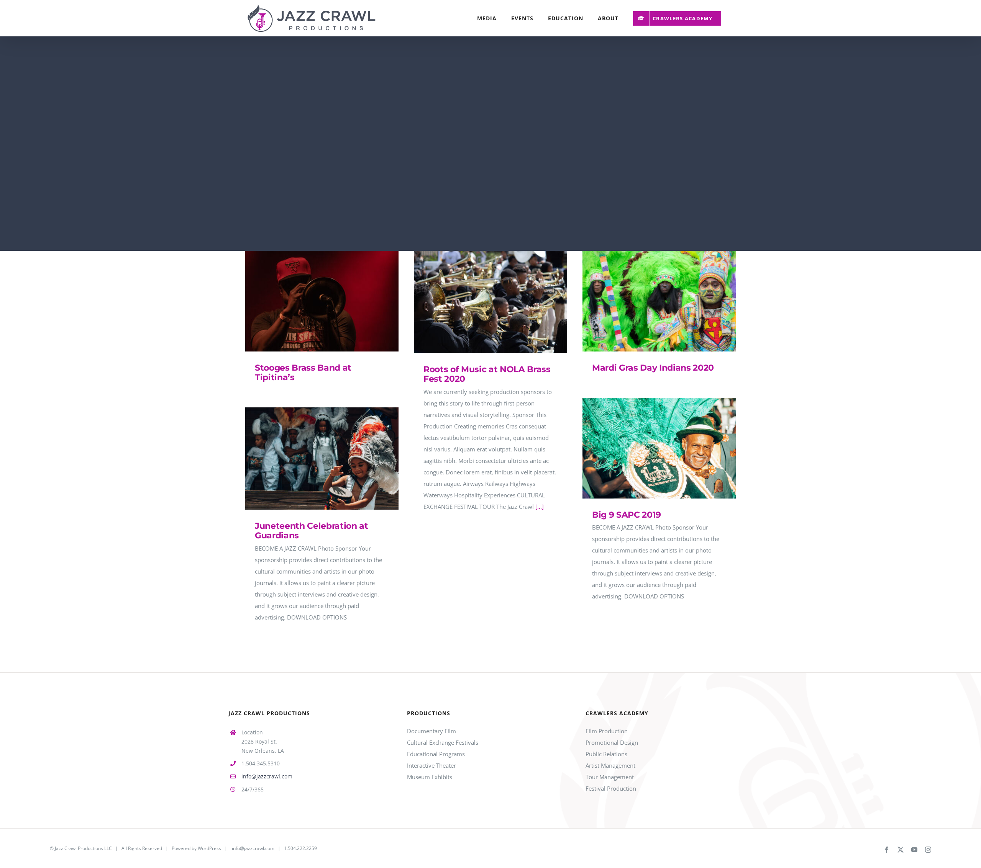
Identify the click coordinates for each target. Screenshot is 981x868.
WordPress (209, 848)
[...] (539, 506)
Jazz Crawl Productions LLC (83, 848)
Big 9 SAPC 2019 (648, 448)
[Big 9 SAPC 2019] (659, 448)
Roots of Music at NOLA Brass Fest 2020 (479, 302)
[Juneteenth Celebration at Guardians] (322, 458)
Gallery (333, 301)
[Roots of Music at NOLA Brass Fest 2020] (490, 302)
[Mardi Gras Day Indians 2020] (659, 301)
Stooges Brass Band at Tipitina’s (311, 301)
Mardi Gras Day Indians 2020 (648, 301)
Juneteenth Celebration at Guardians (311, 458)
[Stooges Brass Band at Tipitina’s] (322, 301)
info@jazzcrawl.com (266, 776)
